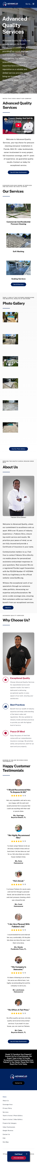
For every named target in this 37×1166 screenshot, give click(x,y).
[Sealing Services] (18, 262)
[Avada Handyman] (10, 2)
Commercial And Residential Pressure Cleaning (18, 223)
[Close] (26, 1154)
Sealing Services (18, 279)
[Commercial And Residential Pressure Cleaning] (18, 205)
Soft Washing (18, 251)
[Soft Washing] (18, 234)
